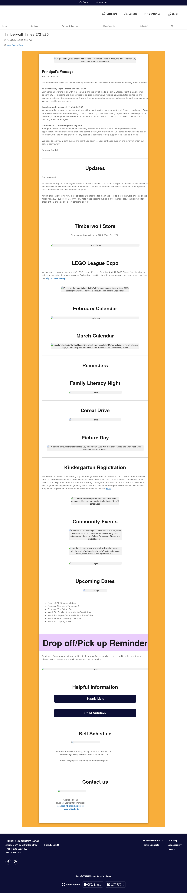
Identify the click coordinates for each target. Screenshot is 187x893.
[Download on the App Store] (115, 884)
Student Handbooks (153, 840)
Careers (133, 14)
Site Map (172, 840)
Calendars (112, 14)
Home (4, 26)
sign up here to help (55, 278)
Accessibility (175, 845)
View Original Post (15, 45)
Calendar (144, 26)
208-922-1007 (20, 849)
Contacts (34, 26)
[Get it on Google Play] (93, 884)
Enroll (175, 14)
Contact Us (154, 14)
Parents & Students (70, 26)
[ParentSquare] (70, 884)
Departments (109, 26)
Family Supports (151, 845)
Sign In (171, 849)
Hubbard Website (70, 809)
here (108, 488)
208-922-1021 (18, 852)
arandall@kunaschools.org (70, 805)
